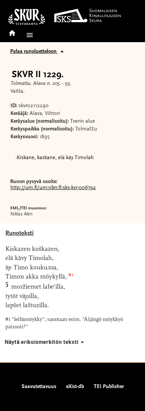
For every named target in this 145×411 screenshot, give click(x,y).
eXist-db (75, 386)
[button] (28, 35)
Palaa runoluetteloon (34, 51)
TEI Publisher (109, 386)
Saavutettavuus (39, 386)
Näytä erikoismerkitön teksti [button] (41, 342)
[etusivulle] (12, 31)
